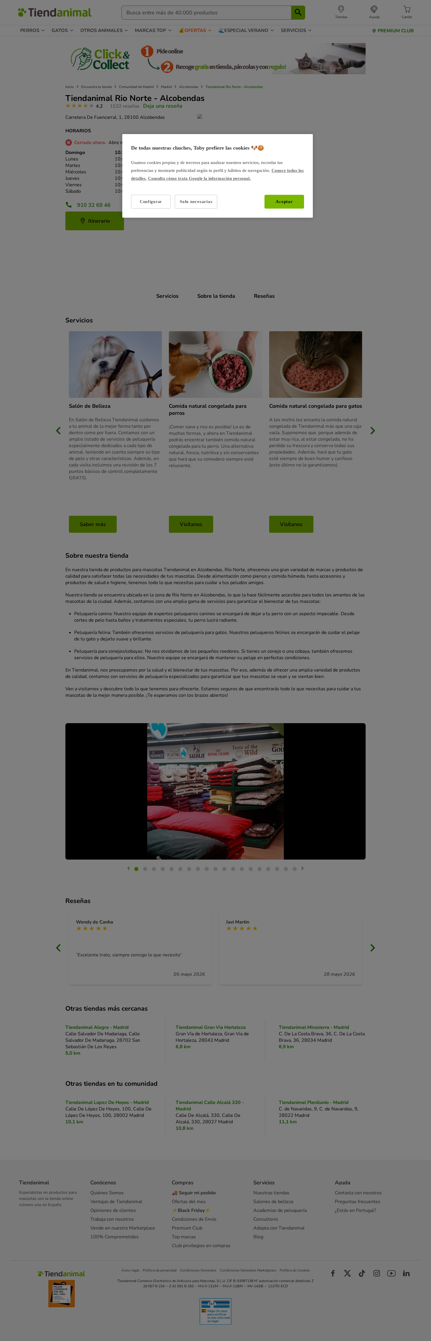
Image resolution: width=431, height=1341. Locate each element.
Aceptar (284, 201)
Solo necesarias (196, 201)
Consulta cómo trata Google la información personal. (199, 178)
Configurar (151, 201)
